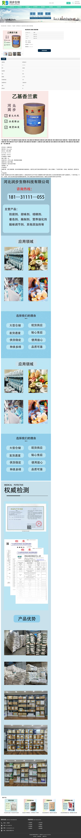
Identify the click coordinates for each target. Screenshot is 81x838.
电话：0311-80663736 (7, 825)
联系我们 (43, 6)
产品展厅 (27, 6)
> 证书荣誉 (30, 826)
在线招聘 (59, 6)
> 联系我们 (40, 826)
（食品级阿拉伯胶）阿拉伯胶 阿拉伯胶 (11, 812)
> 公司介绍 (40, 822)
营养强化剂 (18, 25)
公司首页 (4, 6)
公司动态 (20, 6)
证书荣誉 (35, 6)
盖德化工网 (44, 836)
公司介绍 (12, 6)
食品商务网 (39, 836)
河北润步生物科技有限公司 (33, 834)
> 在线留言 (30, 828)
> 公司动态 (30, 824)
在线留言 (51, 6)
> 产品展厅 (40, 824)
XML (50, 834)
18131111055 (77, 3)
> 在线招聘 (40, 828)
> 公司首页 (30, 822)
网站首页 (9, 25)
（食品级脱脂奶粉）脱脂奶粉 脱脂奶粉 (49, 812)
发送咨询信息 (44, 50)
